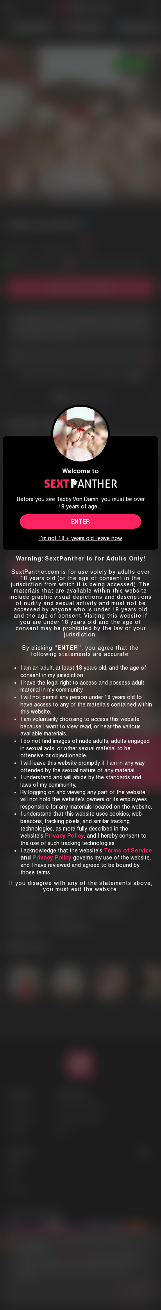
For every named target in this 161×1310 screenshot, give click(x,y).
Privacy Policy (52, 857)
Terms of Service (128, 850)
